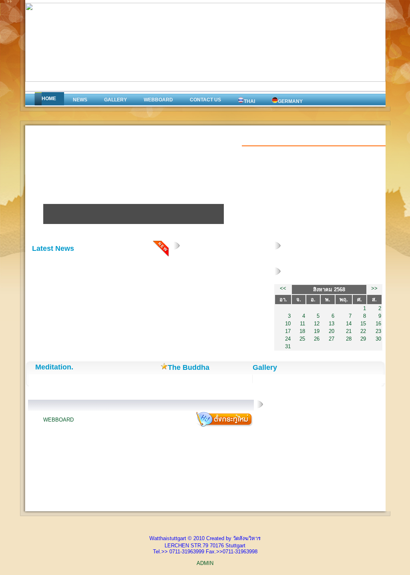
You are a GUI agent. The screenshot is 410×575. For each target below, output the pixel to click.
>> (374, 288)
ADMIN (205, 563)
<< (283, 288)
